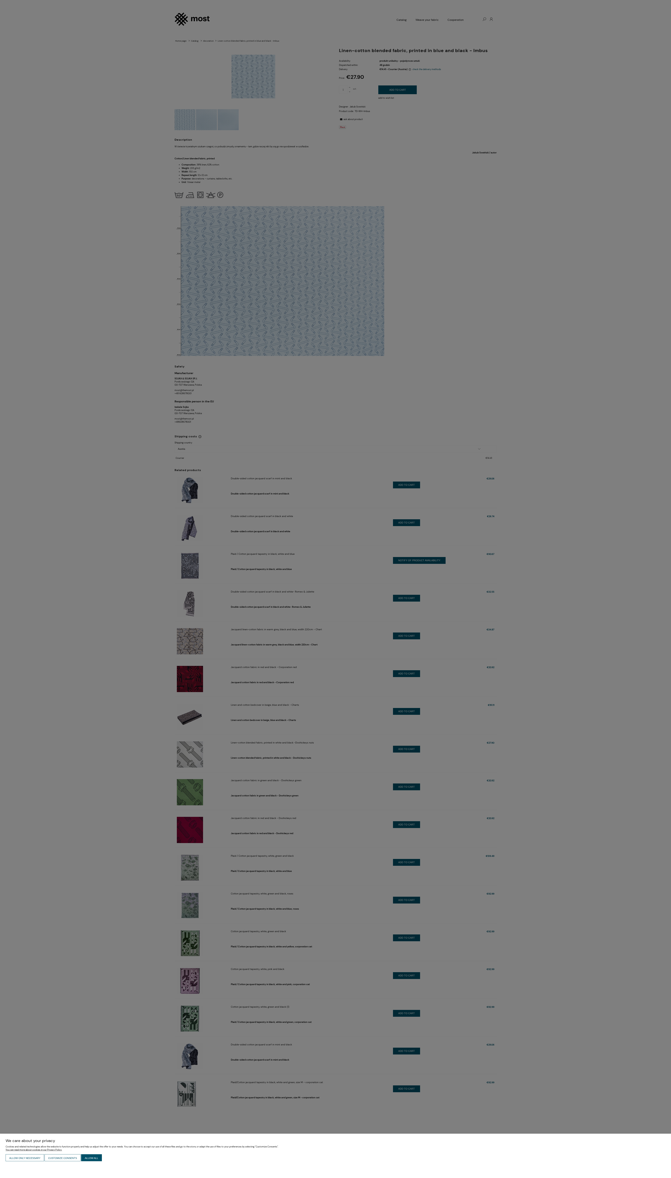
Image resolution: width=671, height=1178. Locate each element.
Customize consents (62, 1158)
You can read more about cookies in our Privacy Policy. (34, 1149)
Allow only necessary (24, 1158)
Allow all (91, 1158)
